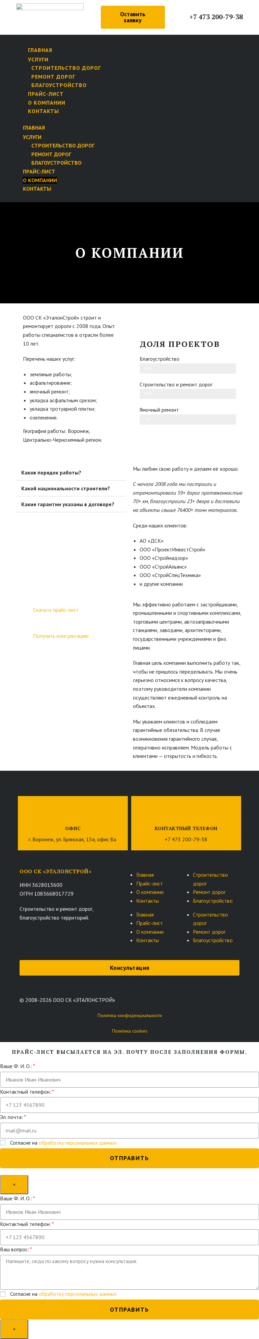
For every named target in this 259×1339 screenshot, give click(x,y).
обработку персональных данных (78, 1142)
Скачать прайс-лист (56, 609)
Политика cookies (129, 1031)
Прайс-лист (46, 93)
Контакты (43, 111)
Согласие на (63, 1142)
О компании (46, 102)
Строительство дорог (66, 67)
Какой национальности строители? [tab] (65, 488)
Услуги (38, 59)
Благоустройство (59, 85)
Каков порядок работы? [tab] (51, 472)
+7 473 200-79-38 (216, 16)
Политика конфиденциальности (129, 1015)
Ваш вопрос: (14, 1249)
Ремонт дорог (53, 76)
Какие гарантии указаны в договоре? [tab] (67, 504)
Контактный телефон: (25, 1091)
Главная (145, 874)
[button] (133, 17)
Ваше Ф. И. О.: (16, 1066)
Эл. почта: (11, 1117)
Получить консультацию (61, 635)
